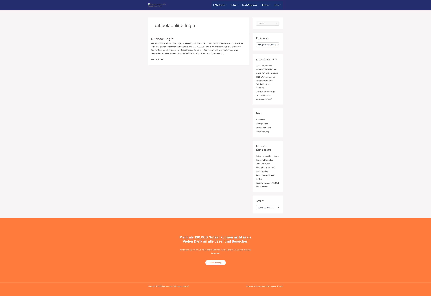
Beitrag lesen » (157, 59)
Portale (233, 5)
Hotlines (265, 5)
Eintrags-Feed (262, 123)
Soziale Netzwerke (249, 5)
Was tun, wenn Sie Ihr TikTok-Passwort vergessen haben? (265, 95)
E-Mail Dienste (219, 5)
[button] (226, 5)
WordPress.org (262, 132)
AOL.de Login (273, 156)
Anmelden (260, 119)
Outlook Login (162, 39)
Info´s (276, 5)
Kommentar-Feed (263, 128)
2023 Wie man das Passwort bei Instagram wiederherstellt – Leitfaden (267, 69)
